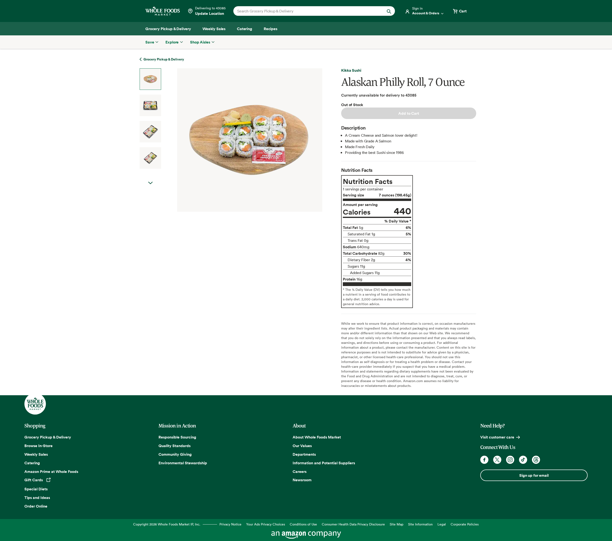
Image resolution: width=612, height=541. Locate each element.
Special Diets (36, 489)
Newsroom (302, 479)
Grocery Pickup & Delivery (47, 437)
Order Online (35, 506)
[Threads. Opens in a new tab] (536, 460)
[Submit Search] (389, 11)
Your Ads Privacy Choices (265, 524)
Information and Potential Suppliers (324, 462)
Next (150, 183)
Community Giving (175, 454)
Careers (299, 471)
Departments (304, 454)
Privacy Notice (230, 524)
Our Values (302, 445)
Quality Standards (174, 445)
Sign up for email (533, 475)
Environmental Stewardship (182, 462)
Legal (441, 524)
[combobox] (306, 11)
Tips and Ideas (37, 497)
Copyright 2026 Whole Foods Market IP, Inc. (166, 524)
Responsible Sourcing (177, 437)
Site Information (420, 524)
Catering (32, 462)
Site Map (396, 524)
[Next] (237, 140)
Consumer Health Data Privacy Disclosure (353, 524)
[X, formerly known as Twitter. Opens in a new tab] (497, 460)
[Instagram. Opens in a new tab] (510, 460)
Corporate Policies (465, 524)
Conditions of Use (303, 524)
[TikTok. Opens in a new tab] (523, 460)
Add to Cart (408, 113)
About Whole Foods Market (317, 437)
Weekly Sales (36, 454)
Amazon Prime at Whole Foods (51, 471)
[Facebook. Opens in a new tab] (484, 460)
